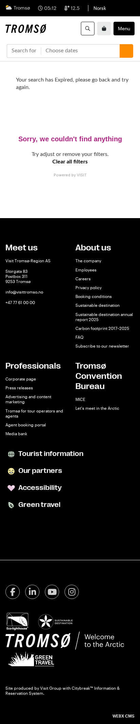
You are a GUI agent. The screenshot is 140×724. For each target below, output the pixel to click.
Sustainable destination (97, 305)
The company (88, 260)
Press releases (19, 387)
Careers (83, 278)
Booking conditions (93, 296)
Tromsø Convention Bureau (98, 376)
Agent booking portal (25, 424)
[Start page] (25, 28)
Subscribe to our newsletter (102, 345)
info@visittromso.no (24, 291)
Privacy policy (88, 287)
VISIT (82, 175)
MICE (80, 399)
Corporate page (20, 378)
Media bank (16, 433)
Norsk (99, 8)
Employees (86, 269)
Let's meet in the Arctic (97, 408)
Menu (124, 28)
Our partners (39, 471)
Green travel (38, 505)
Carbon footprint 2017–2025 (102, 328)
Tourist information (50, 454)
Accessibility (39, 488)
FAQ (79, 337)
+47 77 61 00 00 (20, 302)
